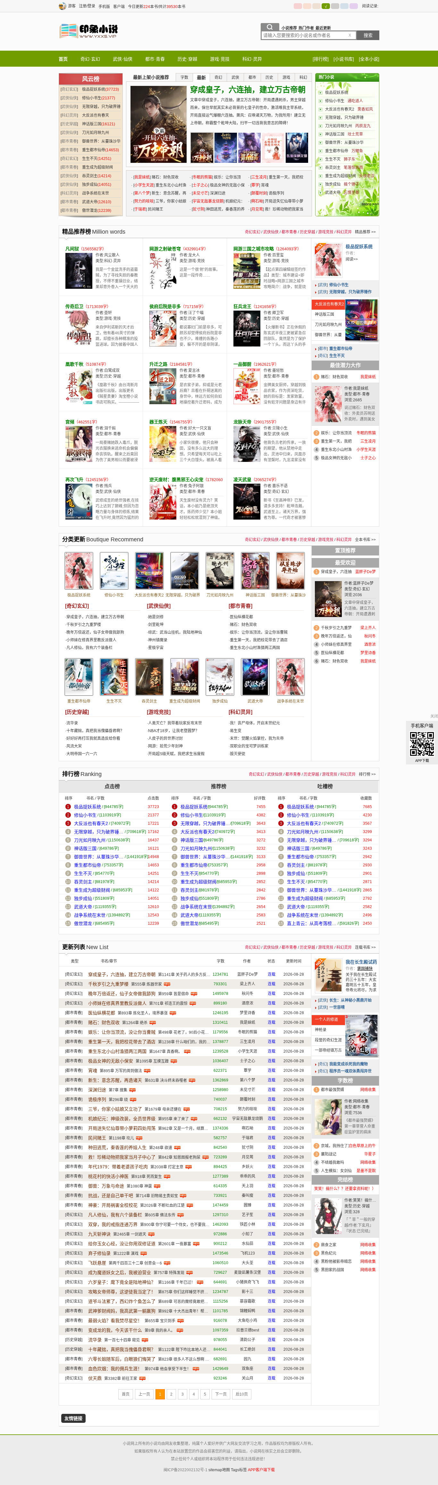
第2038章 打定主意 (166, 1167)
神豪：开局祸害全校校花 (113, 1205)
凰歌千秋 (74, 364)
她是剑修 (156, 617)
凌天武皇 (242, 479)
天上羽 (247, 1186)
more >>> (370, 204)
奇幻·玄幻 (90, 59)
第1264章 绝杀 (134, 1023)
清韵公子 (247, 1340)
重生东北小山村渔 (336, 449)
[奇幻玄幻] (77, 606)
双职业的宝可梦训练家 (249, 746)
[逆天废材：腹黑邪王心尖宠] (162, 518)
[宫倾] (78, 460)
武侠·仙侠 (122, 59)
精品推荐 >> (365, 232)
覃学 (255, 185)
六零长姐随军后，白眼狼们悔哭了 (122, 1359)
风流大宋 (74, 746)
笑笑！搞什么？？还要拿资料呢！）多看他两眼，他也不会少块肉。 (366, 1200)
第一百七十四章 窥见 (122, 1340)
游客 (72, 6)
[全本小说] (369, 59)
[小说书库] (343, 59)
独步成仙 (89, 184)
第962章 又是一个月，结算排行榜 (187, 1128)
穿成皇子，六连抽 (336, 572)
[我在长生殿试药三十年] (328, 975)
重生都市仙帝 (93, 150)
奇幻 (323, 356)
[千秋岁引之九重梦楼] (225, 147)
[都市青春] (240, 606)
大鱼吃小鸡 (247, 1320)
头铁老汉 (367, 176)
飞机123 (247, 1253)
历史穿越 (69, 124)
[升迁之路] (162, 403)
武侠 (323, 285)
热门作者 (306, 28)
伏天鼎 (95, 1378)
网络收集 (360, 1101)
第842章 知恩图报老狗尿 (179, 1157)
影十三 (247, 1291)
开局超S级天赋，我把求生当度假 (176, 754)
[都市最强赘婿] (328, 1118)
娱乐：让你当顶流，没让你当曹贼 (259, 632)
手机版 (104, 6)
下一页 (221, 1394)
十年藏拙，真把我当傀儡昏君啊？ (95, 731)
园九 (247, 1359)
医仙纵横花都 (241, 617)
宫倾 (69, 421)
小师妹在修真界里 (336, 644)
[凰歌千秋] (78, 403)
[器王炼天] (162, 460)
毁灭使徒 (237, 754)
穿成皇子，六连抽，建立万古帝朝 (248, 89)
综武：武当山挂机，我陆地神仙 (175, 632)
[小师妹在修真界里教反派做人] (273, 147)
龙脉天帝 (242, 421)
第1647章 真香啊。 (165, 1051)
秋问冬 (247, 993)
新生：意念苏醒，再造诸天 (115, 1080)
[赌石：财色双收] (328, 405)
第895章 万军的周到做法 (121, 1071)
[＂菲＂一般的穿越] (328, 1217)
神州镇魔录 (157, 640)
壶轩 (108, 313)
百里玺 (278, 255)
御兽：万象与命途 (106, 1186)
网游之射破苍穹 (165, 248)
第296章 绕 (118, 1099)
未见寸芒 (200, 193)
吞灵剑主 (89, 176)
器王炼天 (158, 421)
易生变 (235, 731)
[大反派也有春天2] (361, 319)
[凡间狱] (78, 287)
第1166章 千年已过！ (176, 1282)
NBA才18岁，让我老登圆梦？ (173, 731)
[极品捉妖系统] (328, 260)
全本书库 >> (365, 540)
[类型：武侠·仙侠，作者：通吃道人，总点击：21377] (114, 571)
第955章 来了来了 (173, 1119)
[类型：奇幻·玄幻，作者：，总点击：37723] (78, 571)
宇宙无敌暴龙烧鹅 (208, 201)
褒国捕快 (365, 968)
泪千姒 (110, 428)
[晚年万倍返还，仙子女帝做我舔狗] (249, 147)
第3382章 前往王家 (120, 1378)
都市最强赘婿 (332, 1090)
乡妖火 (247, 1166)
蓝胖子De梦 (363, 583)
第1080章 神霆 (139, 1186)
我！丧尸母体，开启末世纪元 (255, 723)
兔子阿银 (196, 486)
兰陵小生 (280, 428)
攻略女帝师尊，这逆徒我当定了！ (122, 1291)
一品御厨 (242, 364)
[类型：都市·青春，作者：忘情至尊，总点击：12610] (255, 677)
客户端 (119, 6)
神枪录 (320, 1030)
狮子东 (349, 159)
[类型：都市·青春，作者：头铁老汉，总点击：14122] (184, 677)
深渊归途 (217, 193)
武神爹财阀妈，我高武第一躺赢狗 (122, 1311)
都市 (323, 348)
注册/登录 (87, 6)
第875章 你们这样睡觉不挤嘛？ (185, 1292)
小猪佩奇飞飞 (247, 1282)
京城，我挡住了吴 (336, 1146)
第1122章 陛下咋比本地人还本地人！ (190, 1349)
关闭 (434, 716)
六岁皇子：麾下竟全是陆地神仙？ (122, 1282)
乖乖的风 (247, 1176)
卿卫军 (278, 313)
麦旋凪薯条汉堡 (247, 1272)
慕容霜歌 (247, 1301)
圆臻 (247, 1205)
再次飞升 (74, 479)
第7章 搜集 (118, 1090)
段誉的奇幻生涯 (328, 1040)
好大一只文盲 (199, 428)
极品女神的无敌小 (336, 458)
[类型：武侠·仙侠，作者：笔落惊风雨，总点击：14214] (149, 677)
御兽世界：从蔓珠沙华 (344, 142)
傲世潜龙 (89, 210)
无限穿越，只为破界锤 (344, 117)
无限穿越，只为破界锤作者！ (184, 597)
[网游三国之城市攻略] (246, 287)
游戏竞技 (325, 232)
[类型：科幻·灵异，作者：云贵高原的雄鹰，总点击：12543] (290, 677)
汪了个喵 (196, 313)
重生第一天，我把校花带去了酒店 (259, 640)
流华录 (72, 723)
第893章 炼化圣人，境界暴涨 (143, 1013)
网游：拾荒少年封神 (165, 746)
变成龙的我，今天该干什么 (115, 1330)
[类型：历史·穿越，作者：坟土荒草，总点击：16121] (255, 571)
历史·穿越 (187, 59)
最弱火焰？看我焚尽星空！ (115, 1320)
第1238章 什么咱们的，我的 (182, 1042)
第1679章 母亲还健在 (163, 1109)
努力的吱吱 (144, 201)
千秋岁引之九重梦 (336, 628)
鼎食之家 (328, 1245)
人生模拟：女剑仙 (336, 1171)
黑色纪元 (328, 1253)
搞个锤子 (351, 184)
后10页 (242, 1394)
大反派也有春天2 (339, 109)
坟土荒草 (355, 134)
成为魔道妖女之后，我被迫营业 (119, 1272)
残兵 (108, 486)
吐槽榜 (325, 786)
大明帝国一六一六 (81, 754)
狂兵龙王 (242, 306)
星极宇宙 (156, 648)
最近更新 (323, 28)
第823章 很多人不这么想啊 (181, 1359)
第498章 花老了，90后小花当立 (185, 1032)
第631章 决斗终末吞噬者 (166, 1080)
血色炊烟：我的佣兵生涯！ (115, 1368)
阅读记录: (370, 6)
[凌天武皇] (246, 518)
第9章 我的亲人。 (160, 1330)
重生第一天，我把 (336, 441)
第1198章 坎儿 (121, 1138)
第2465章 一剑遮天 (129, 1234)
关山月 (247, 1378)
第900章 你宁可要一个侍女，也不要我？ (174, 1224)
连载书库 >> (365, 947)
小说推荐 (289, 28)
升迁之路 (158, 364)
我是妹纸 (142, 177)
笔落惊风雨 (353, 167)
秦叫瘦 (247, 1195)
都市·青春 (155, 59)
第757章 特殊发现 (169, 1273)
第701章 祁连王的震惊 (168, 1003)
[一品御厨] (246, 403)
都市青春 (69, 141)
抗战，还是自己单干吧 (110, 1195)
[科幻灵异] (240, 712)
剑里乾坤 (156, 624)
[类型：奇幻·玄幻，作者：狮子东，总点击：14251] (114, 677)
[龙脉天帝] (246, 460)
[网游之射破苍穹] (162, 287)
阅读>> (352, 259)
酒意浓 (247, 1003)
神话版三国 (91, 124)
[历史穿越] (77, 712)
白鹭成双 (112, 370)
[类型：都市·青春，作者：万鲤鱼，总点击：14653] (78, 677)
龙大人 (194, 255)
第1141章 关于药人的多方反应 (184, 974)
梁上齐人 (247, 984)
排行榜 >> (367, 774)
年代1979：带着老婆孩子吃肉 (118, 1166)
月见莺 (257, 209)
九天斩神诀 (99, 1234)
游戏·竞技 (220, 59)
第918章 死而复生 (146, 1176)
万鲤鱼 (357, 151)
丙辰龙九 (363, 126)
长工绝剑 (247, 1349)
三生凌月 (259, 177)
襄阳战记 (328, 1154)
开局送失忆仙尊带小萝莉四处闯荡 (122, 1128)
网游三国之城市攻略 (253, 248)
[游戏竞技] (159, 712)
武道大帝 (89, 202)
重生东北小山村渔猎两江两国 (255, 648)
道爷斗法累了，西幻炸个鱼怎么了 (122, 1301)
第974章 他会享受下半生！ (168, 1369)
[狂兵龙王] (246, 345)
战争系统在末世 (95, 193)
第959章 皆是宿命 (173, 994)
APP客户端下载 (261, 1470)
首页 (63, 59)
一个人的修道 (326, 1019)
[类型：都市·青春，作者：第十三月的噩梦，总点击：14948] (290, 571)
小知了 (247, 1234)
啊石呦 (257, 201)
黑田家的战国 (332, 1270)
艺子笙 (247, 1215)
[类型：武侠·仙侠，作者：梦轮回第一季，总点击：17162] (184, 571)
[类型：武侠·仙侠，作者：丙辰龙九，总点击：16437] (219, 571)
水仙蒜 (247, 1243)
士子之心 (200, 185)
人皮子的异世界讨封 (165, 738)
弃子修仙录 (99, 1253)
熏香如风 (365, 109)
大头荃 (247, 1263)
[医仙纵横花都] (296, 147)
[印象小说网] (89, 44)
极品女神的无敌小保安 (110, 1061)
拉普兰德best (247, 1330)
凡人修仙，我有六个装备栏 (89, 648)
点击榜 (112, 786)
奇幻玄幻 (69, 89)
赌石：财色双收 (165, 177)
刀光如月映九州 (95, 132)
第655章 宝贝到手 (160, 1321)
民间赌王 (155, 209)
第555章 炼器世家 (146, 984)
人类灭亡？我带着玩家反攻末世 (175, 723)
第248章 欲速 (160, 1148)
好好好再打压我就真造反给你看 (93, 738)
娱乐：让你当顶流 (336, 433)
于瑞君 (140, 209)
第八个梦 (142, 193)
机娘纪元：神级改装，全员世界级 (122, 1118)
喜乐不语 (280, 486)
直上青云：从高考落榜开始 (312, 923)
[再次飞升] (78, 518)
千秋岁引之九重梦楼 (83, 624)
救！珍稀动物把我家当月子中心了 (122, 1157)
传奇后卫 (74, 306)
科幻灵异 (69, 115)
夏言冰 (194, 370)
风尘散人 (112, 255)
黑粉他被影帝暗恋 (336, 1261)
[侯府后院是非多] (162, 345)
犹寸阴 (198, 209)
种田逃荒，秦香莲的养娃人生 (117, 1147)
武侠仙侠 (69, 98)
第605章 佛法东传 (160, 1215)
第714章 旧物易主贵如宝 (157, 1196)
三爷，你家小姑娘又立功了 (115, 1109)
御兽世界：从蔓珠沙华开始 (327, 336)
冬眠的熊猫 (202, 177)
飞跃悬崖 (97, 1262)
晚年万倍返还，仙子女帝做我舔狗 (95, 632)
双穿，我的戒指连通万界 (113, 1224)
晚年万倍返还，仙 (336, 636)
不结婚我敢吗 (332, 1162)
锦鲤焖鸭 (247, 1311)
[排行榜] (321, 59)
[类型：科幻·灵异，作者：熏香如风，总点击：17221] (149, 571)
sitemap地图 (219, 1470)
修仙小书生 (91, 98)
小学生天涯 (144, 185)
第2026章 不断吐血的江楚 (162, 1205)
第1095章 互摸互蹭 (152, 1061)
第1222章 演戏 (126, 1253)
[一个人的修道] (361, 1035)
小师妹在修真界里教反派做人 (91, 640)
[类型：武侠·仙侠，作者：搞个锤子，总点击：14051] (219, 677)
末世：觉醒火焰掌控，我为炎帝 (257, 738)
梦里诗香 (247, 1013)
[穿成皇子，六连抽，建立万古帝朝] (202, 147)
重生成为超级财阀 (97, 167)
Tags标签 (239, 1470)
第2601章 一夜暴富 (174, 1244)
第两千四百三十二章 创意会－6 (135, 1263)
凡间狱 (72, 248)
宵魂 (265, 185)
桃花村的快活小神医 (108, 1176)
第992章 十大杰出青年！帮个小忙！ (189, 1311)
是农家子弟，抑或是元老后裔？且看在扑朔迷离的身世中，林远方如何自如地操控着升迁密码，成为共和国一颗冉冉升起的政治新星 (201, 399)
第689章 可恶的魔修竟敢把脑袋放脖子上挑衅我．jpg (203, 1301)
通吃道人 (355, 101)
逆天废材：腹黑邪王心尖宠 (176, 479)
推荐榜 (218, 786)
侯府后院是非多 (165, 306)
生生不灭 (89, 158)
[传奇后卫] (78, 345)
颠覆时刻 (259, 193)
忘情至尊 (351, 192)
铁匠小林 (247, 1224)
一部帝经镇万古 (328, 1050)
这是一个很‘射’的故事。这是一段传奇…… (200, 272)
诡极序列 (276, 193)
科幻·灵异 (252, 59)
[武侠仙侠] (159, 606)
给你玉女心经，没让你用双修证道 (122, 1243)
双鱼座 (247, 1368)
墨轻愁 (278, 370)
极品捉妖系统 (93, 89)
